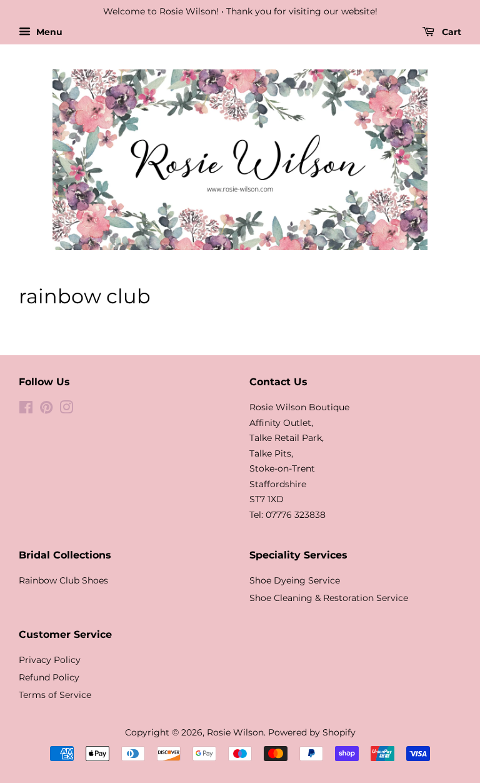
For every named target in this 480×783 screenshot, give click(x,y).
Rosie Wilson (235, 732)
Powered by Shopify (312, 732)
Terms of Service (55, 694)
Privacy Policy (50, 659)
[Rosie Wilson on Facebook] (26, 409)
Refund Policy (49, 677)
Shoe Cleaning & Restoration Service (328, 598)
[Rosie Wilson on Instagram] (66, 409)
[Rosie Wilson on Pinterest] (46, 409)
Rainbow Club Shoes (63, 580)
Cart (450, 32)
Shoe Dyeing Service (294, 580)
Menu (48, 32)
